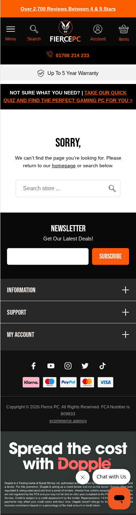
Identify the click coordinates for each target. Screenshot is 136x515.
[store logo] (65, 32)
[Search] (112, 188)
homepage (64, 165)
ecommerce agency (68, 420)
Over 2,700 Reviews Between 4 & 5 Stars (68, 8)
